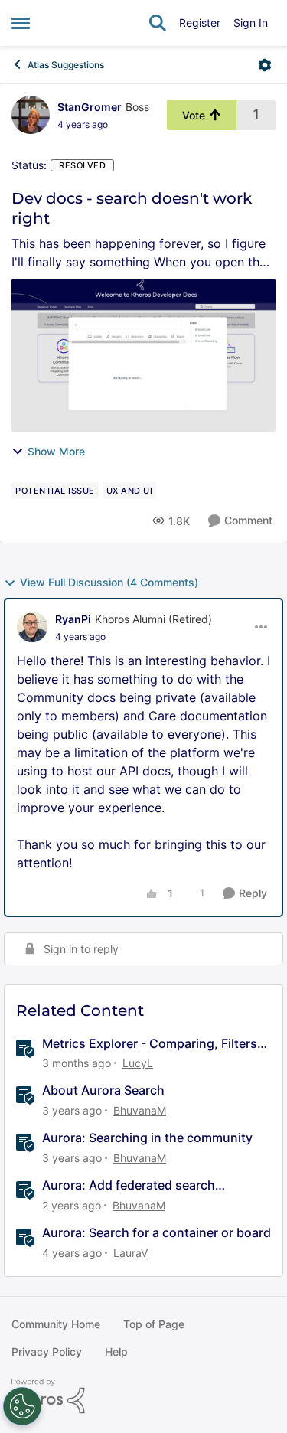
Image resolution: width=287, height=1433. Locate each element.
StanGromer (89, 106)
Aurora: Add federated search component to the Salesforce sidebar (150, 1185)
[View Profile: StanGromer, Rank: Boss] (30, 115)
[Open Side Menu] (21, 22)
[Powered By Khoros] (143, 1396)
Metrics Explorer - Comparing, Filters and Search (149, 1044)
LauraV (130, 1252)
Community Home (55, 1323)
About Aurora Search (103, 1090)
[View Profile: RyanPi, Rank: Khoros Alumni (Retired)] (32, 627)
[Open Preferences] (22, 1406)
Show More (56, 451)
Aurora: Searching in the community (147, 1137)
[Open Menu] (265, 65)
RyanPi (73, 618)
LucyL (137, 1062)
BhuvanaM (139, 1110)
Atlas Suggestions (66, 64)
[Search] (157, 23)
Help (116, 1351)
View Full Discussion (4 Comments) (109, 582)
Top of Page (153, 1323)
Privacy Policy (46, 1351)
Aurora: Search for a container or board (156, 1232)
